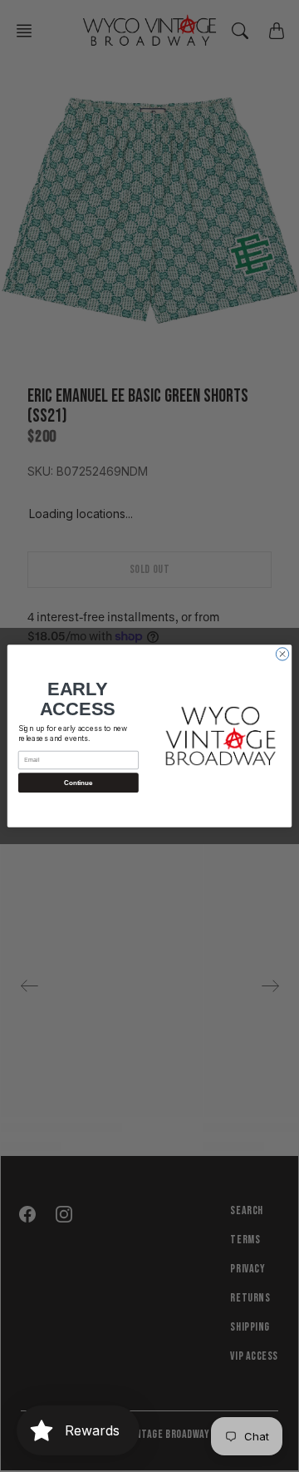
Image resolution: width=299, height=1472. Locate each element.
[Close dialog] (282, 654)
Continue (78, 783)
